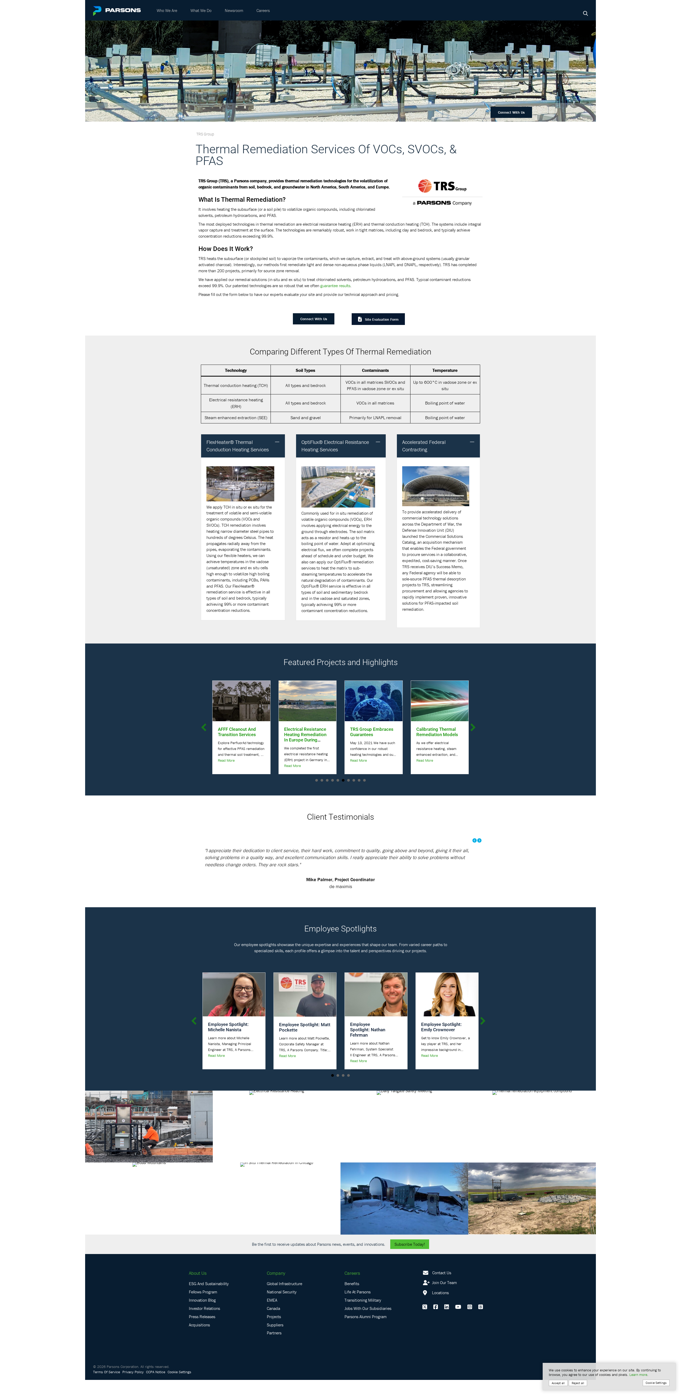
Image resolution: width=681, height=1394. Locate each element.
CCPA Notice (155, 1386)
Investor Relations (204, 1322)
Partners (274, 1347)
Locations (440, 1306)
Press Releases (202, 1330)
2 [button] (338, 1089)
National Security (282, 1306)
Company (276, 1287)
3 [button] (343, 1089)
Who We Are (167, 10)
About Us (197, 1287)
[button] (277, 442)
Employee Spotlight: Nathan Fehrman (367, 1043)
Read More (243, 760)
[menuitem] (167, 10)
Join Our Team (444, 1296)
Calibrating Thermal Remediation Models (321, 731)
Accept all (558, 1383)
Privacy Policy (133, 1386)
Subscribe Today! (410, 1258)
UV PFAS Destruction (454, 729)
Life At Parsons (357, 1306)
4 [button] (348, 1089)
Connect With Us (511, 112)
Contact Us (441, 1286)
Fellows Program (203, 1306)
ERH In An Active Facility (383, 731)
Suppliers (275, 1338)
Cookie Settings (179, 1386)
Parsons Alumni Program (365, 1330)
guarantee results (335, 285)
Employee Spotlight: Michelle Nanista (228, 1041)
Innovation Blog (202, 1314)
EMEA (272, 1314)
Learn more (638, 1374)
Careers (263, 10)
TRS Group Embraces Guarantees (256, 731)
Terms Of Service (106, 1386)
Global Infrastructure (284, 1297)
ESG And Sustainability (209, 1297)
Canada (273, 1322)
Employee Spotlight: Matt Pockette (304, 1041)
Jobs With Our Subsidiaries (367, 1322)
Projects (274, 1330)
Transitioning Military (362, 1314)
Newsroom (234, 10)
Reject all (578, 1383)
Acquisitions (199, 1338)
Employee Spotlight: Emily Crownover (441, 1041)
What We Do (200, 10)
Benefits (351, 1297)
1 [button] (332, 1089)
